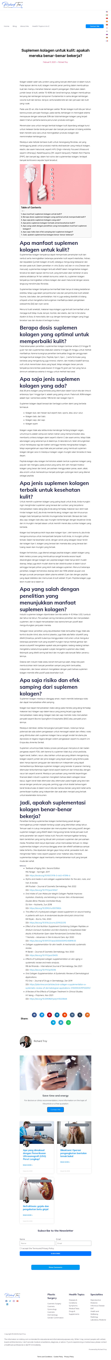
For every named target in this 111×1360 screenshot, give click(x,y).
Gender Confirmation (55, 1318)
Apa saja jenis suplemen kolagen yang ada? (42, 220)
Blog (15, 26)
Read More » (27, 1165)
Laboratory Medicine (98, 1320)
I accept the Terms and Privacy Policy (38, 1248)
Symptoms (73, 1306)
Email (58, 1239)
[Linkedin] (7, 1304)
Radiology (94, 1317)
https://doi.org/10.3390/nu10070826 (45, 908)
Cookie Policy (58, 1357)
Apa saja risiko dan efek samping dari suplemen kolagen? (48, 232)
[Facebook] (6, 1301)
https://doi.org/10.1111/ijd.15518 (42, 970)
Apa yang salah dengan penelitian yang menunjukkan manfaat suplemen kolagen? (55, 227)
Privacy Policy (69, 1357)
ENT (92, 1309)
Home (6, 26)
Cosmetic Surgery (54, 1304)
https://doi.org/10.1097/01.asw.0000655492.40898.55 (52, 941)
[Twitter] (10, 1301)
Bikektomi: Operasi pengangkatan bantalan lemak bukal (73, 1153)
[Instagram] (14, 1301)
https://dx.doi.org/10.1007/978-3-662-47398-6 (49, 875)
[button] (34, 1014)
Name (22, 1239)
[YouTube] (17, 1301)
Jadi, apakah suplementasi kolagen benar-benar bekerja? (48, 235)
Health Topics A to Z (40, 26)
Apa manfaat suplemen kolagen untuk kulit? (42, 214)
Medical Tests (74, 1309)
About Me (24, 26)
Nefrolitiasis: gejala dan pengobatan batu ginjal (36, 1208)
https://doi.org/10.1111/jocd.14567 (43, 890)
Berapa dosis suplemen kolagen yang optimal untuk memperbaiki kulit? (54, 217)
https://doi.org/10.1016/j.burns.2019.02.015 (47, 923)
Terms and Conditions (44, 1357)
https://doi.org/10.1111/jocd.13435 (43, 955)
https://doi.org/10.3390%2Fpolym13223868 (48, 999)
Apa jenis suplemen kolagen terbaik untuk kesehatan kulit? (49, 223)
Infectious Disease (97, 1306)
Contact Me (55, 1110)
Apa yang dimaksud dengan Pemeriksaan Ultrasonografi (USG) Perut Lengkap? (34, 1154)
